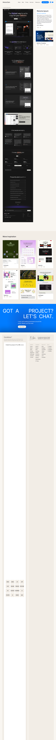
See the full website (41, 13)
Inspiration (44, 354)
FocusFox (37, 354)
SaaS (38, 27)
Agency (47, 44)
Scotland (32, 355)
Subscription (38, 359)
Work (23, 2)
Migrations (32, 352)
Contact (31, 357)
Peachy (37, 348)
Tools (43, 352)
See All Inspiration (7, 7)
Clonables (44, 349)
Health (22, 266)
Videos (43, 351)
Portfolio (41, 44)
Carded (37, 352)
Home (31, 346)
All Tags (37, 361)
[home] (6, 2)
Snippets (43, 348)
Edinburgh (32, 354)
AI (40, 27)
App (44, 266)
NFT (44, 44)
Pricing (26, 2)
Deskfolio (37, 355)
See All (37, 346)
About (19, 2)
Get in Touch (45, 2)
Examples (43, 357)
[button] (31, 2)
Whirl (37, 349)
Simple (10, 296)
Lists (43, 355)
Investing (37, 351)
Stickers (37, 357)
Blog (42, 346)
